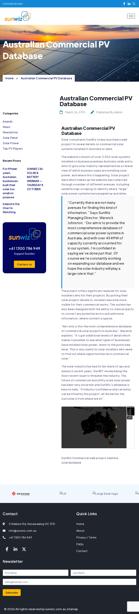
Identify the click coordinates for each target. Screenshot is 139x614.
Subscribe (12, 592)
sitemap (72, 609)
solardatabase (71, 462)
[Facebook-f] (7, 549)
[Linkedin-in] (15, 549)
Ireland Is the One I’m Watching (11, 208)
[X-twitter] (24, 549)
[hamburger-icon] (131, 16)
